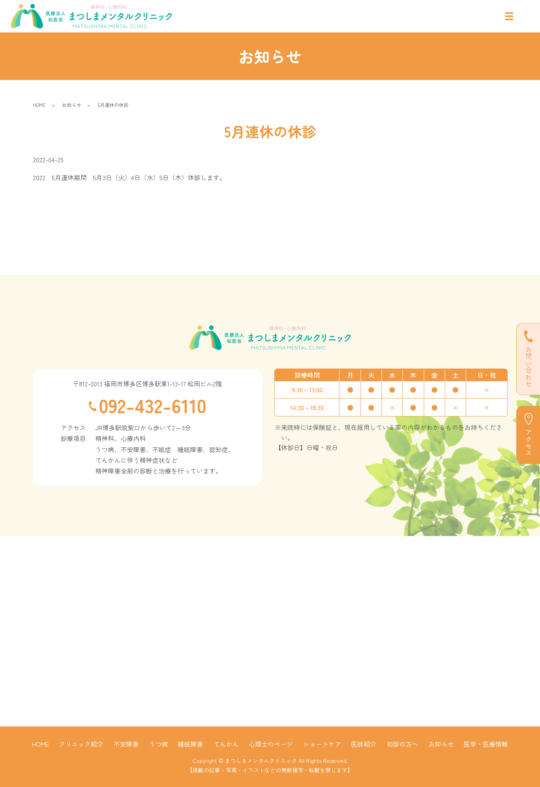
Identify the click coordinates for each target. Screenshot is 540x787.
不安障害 (126, 744)
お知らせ (71, 104)
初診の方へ (402, 744)
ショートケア (322, 744)
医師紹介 (363, 744)
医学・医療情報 (486, 744)
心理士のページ (271, 744)
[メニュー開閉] (509, 16)
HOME (39, 104)
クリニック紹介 (81, 744)
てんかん (226, 744)
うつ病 (158, 744)
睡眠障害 (190, 744)
